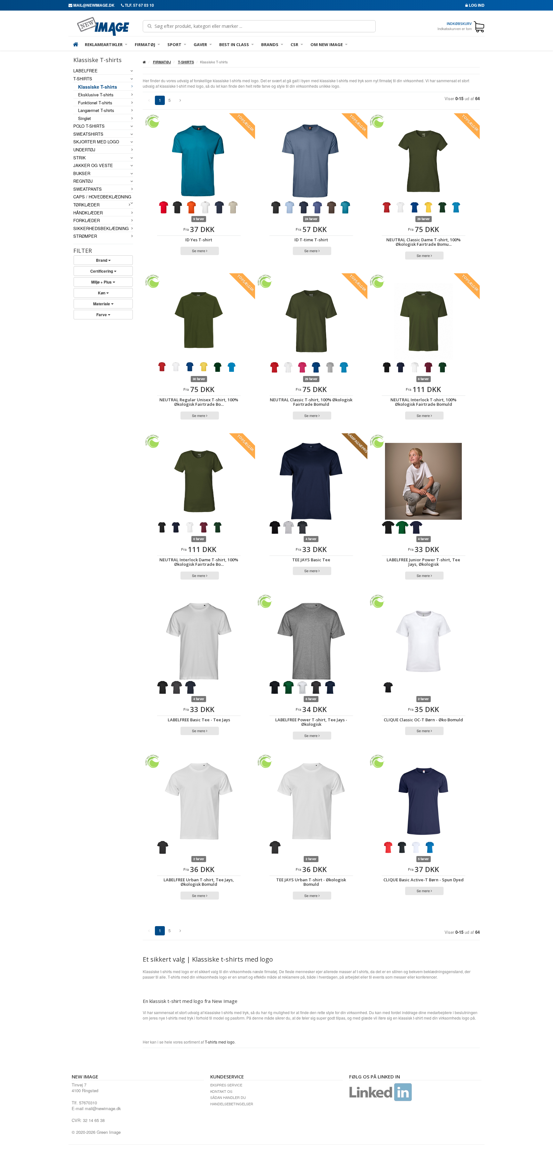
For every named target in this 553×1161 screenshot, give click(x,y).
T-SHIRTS (82, 79)
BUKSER (81, 173)
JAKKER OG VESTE (93, 165)
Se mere (199, 250)
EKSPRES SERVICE (226, 1084)
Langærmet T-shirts (96, 110)
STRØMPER (85, 236)
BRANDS (269, 44)
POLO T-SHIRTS (89, 126)
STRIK (79, 158)
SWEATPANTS (87, 189)
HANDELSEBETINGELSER (231, 1103)
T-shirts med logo (220, 1042)
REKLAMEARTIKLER (104, 44)
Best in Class (234, 44)
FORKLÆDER (86, 220)
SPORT (174, 44)
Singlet (84, 118)
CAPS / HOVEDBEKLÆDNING (102, 197)
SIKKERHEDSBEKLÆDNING (101, 228)
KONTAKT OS (221, 1091)
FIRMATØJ (145, 44)
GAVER (200, 44)
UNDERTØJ (84, 150)
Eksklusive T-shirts (96, 95)
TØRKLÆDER (86, 205)
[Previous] (180, 100)
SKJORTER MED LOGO (96, 142)
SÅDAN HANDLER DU (228, 1097)
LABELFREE (85, 71)
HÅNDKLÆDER (88, 213)
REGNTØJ (83, 181)
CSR (294, 44)
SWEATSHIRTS (88, 134)
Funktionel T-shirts (95, 103)
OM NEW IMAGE (326, 44)
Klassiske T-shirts (97, 87)
